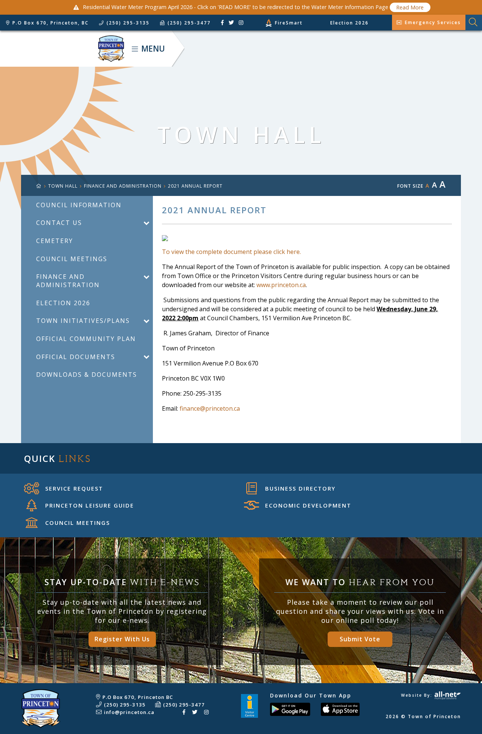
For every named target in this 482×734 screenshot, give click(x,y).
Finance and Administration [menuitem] (68, 280)
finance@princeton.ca (210, 408)
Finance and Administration (123, 186)
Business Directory (300, 488)
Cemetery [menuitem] (54, 241)
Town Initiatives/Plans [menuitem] (83, 321)
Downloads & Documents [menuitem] (86, 374)
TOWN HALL (63, 186)
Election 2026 (349, 23)
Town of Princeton (62, 48)
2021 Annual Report (195, 186)
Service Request (74, 488)
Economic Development (308, 505)
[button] (146, 223)
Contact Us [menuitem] (59, 223)
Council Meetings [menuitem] (71, 259)
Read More (410, 7)
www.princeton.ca (281, 285)
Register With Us (122, 639)
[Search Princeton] (473, 23)
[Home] (42, 186)
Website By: (417, 695)
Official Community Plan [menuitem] (86, 339)
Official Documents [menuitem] (75, 357)
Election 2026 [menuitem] (63, 303)
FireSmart (289, 23)
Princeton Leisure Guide (89, 505)
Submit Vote (360, 639)
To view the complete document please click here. (231, 252)
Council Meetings (77, 522)
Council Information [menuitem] (79, 205)
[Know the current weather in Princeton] (248, 24)
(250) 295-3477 (184, 704)
